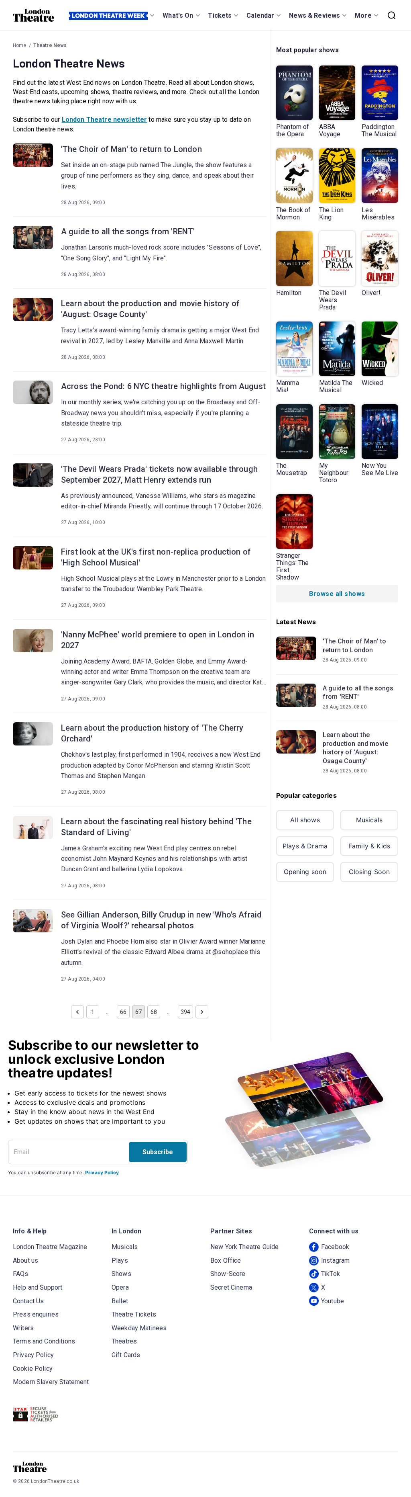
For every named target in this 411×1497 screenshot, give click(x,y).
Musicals (369, 820)
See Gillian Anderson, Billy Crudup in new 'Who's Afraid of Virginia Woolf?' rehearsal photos (161, 920)
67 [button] (138, 1012)
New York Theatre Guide (244, 1247)
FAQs (20, 1274)
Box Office (225, 1260)
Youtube (332, 1301)
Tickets (220, 15)
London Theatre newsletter (104, 119)
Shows (121, 1274)
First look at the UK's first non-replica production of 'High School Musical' (156, 557)
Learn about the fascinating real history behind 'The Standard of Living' (156, 827)
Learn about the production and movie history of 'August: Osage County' (150, 309)
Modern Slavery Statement (51, 1382)
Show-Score (228, 1274)
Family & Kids (369, 846)
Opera (120, 1287)
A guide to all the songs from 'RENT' (128, 231)
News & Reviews (314, 15)
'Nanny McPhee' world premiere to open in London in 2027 (157, 640)
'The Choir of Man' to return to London (131, 149)
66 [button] (123, 1012)
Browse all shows (337, 594)
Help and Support (37, 1287)
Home (19, 45)
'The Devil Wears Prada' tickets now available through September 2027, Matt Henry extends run (159, 474)
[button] (77, 1012)
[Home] (33, 15)
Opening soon (305, 872)
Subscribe (157, 1152)
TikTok (330, 1274)
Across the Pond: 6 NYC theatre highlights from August (163, 386)
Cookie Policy (33, 1368)
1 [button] (92, 1012)
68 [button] (154, 1012)
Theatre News (50, 45)
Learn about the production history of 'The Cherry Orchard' (152, 733)
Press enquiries (36, 1314)
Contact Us (28, 1301)
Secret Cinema (231, 1287)
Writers (23, 1328)
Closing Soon (369, 872)
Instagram (335, 1260)
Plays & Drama (305, 846)
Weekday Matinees (139, 1328)
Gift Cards (126, 1355)
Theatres (124, 1341)
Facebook (335, 1247)
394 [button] (185, 1012)
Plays (120, 1260)
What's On (178, 15)
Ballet (120, 1301)
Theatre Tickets (134, 1314)
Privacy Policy (102, 1172)
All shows (304, 820)
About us (25, 1260)
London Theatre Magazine (50, 1247)
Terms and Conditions (44, 1341)
